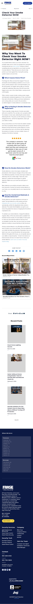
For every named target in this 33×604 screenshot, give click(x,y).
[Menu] (2, 3)
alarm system (16, 66)
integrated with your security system (11, 203)
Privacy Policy (16, 598)
